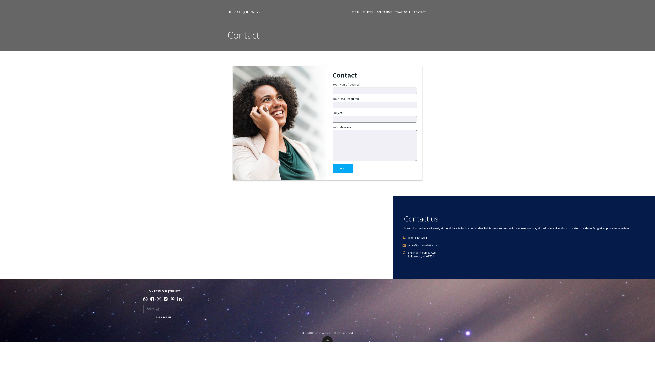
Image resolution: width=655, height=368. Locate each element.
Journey (368, 12)
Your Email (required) (346, 99)
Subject (337, 113)
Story (355, 12)
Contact (420, 12)
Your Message (342, 127)
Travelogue (403, 12)
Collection (384, 12)
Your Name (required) (346, 84)
